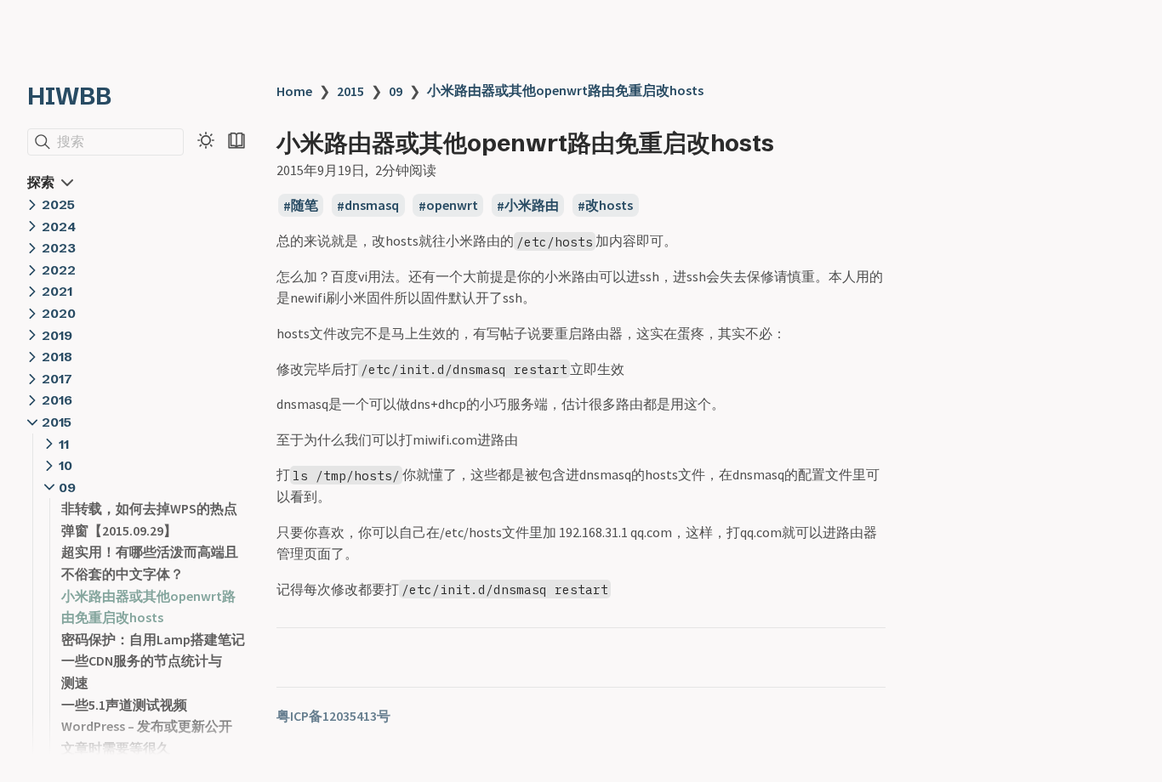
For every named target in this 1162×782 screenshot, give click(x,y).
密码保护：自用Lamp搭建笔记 (153, 639)
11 (64, 444)
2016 (57, 400)
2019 (57, 335)
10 (65, 465)
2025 (58, 204)
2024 (59, 226)
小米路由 (531, 205)
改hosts (609, 205)
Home (294, 90)
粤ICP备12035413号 (333, 715)
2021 (57, 291)
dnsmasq (372, 205)
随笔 (304, 205)
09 (67, 487)
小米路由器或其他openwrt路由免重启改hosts (565, 90)
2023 (59, 248)
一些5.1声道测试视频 (124, 704)
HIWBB (69, 96)
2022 (59, 270)
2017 (57, 379)
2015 (56, 422)
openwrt (452, 205)
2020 (59, 313)
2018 (57, 356)
